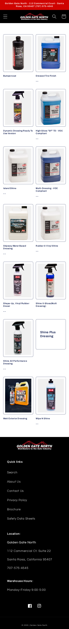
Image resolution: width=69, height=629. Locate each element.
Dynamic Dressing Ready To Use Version (18, 132)
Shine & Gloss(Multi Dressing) (46, 304)
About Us (14, 481)
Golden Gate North (38, 625)
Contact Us (15, 491)
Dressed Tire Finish (46, 76)
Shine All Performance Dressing (15, 362)
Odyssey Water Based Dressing (14, 247)
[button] (5, 16)
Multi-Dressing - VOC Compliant (47, 189)
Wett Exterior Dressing (15, 418)
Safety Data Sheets (21, 518)
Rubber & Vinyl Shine (47, 246)
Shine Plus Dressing (48, 334)
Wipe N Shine (43, 418)
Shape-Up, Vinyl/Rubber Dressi (16, 304)
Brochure (14, 509)
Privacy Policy (17, 500)
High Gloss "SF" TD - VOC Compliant (49, 132)
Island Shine (9, 188)
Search (12, 472)
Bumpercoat (9, 76)
